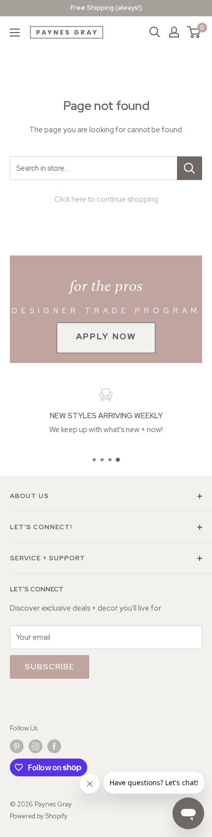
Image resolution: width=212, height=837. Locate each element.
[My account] (174, 32)
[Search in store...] (189, 168)
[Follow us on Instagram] (35, 746)
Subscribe (49, 666)
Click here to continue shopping (106, 199)
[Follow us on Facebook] (54, 746)
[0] (194, 32)
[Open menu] (15, 32)
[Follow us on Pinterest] (17, 746)
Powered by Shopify (39, 816)
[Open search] (154, 32)
